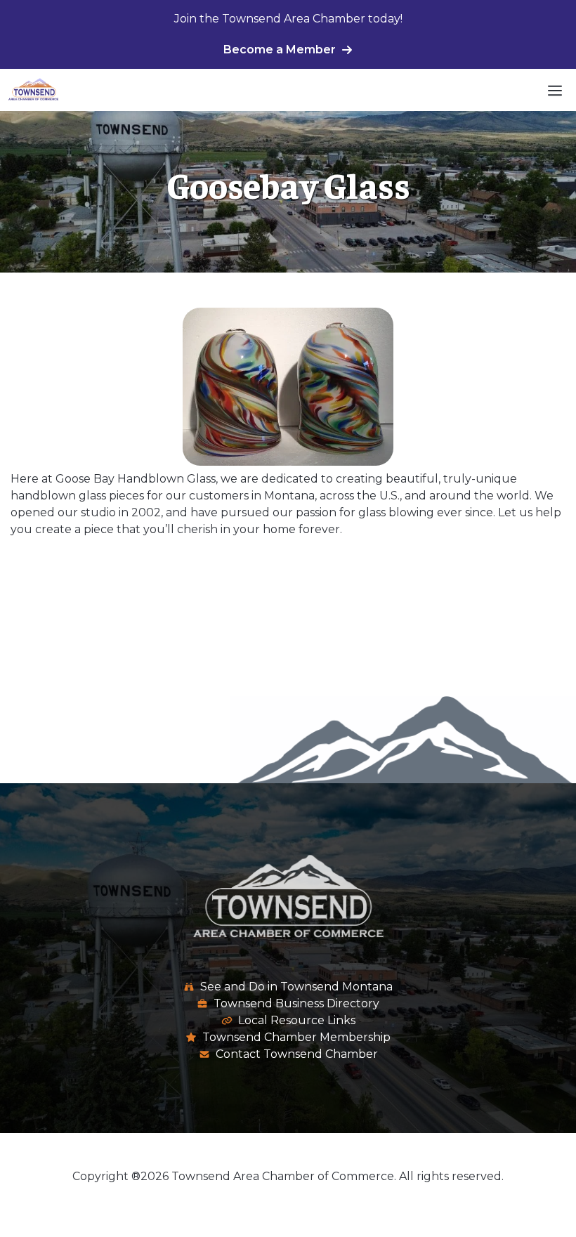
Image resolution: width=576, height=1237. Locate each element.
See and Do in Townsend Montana (296, 986)
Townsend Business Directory (296, 1003)
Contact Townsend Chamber (297, 1054)
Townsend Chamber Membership (296, 1037)
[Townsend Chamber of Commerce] (33, 90)
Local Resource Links (296, 1020)
